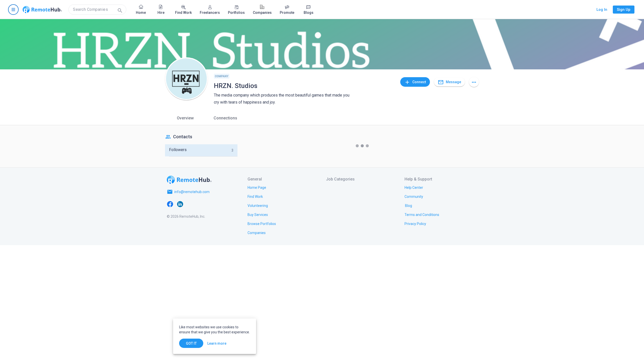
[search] (97, 9)
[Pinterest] (210, 204)
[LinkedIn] (180, 204)
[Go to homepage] (42, 10)
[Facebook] (170, 204)
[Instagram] (200, 204)
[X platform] (190, 204)
